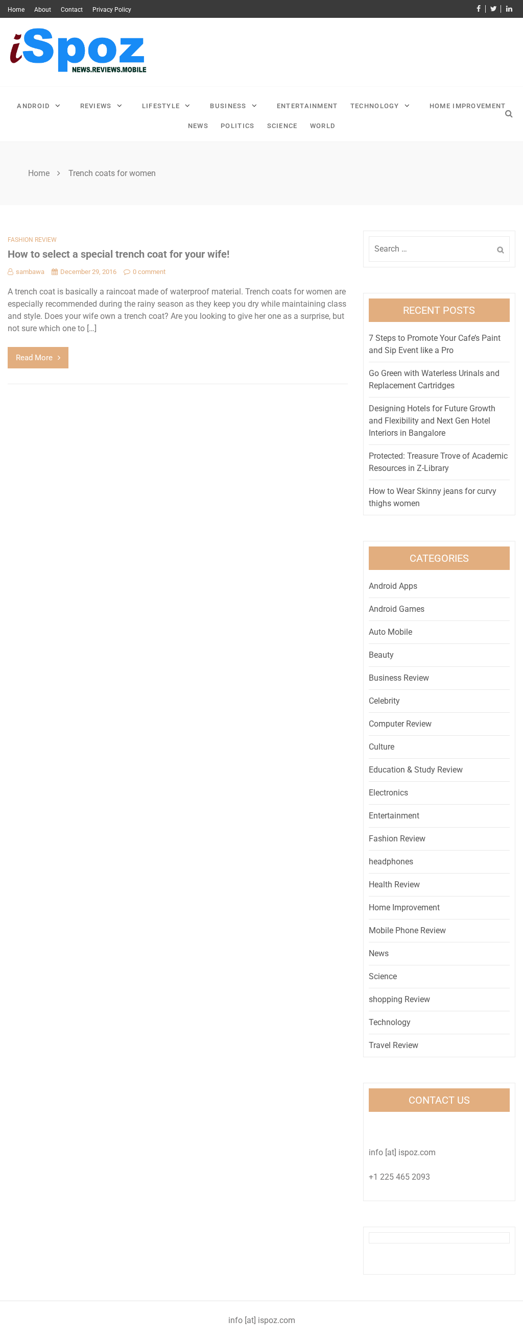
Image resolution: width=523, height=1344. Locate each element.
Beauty (381, 655)
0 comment (149, 272)
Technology (374, 106)
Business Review (399, 678)
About (42, 9)
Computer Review (400, 724)
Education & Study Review (416, 770)
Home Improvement (468, 106)
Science (282, 126)
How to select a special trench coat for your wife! (118, 254)
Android (33, 106)
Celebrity (384, 701)
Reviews (96, 106)
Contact (72, 9)
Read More (34, 357)
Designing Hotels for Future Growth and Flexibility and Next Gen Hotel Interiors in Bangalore (432, 421)
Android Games (396, 609)
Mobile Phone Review (407, 930)
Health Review (394, 884)
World (323, 126)
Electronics (388, 793)
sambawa (30, 272)
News (198, 126)
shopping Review (399, 999)
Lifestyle (161, 106)
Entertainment (307, 106)
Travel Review (393, 1045)
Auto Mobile (390, 632)
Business (228, 106)
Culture (381, 747)
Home (16, 9)
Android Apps (393, 586)
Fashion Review (32, 240)
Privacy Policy (111, 9)
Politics (237, 126)
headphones (391, 861)
